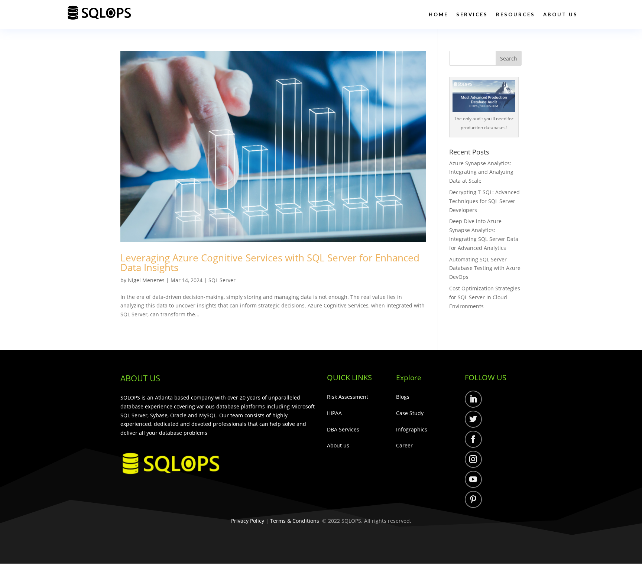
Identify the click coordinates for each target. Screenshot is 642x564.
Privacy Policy (247, 520)
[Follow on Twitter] (473, 419)
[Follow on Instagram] (473, 459)
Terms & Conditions (294, 520)
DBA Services (343, 429)
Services (472, 14)
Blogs (402, 396)
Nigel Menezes (146, 280)
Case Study (410, 413)
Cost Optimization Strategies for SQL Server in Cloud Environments (484, 297)
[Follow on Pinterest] (473, 499)
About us (338, 445)
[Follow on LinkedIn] (473, 399)
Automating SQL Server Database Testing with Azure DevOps (485, 268)
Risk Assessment (347, 396)
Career (404, 445)
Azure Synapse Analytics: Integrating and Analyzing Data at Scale (481, 172)
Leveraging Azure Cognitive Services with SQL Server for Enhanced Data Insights (269, 262)
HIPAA (334, 413)
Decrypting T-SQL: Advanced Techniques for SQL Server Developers (484, 201)
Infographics (411, 429)
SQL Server (222, 280)
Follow (497, 400)
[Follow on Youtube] (473, 479)
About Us (560, 14)
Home (438, 14)
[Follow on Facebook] (473, 439)
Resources (515, 14)
